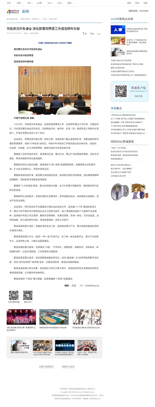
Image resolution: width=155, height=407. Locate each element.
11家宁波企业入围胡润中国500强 (123, 115)
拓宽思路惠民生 (117, 159)
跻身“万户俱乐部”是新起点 (121, 165)
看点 (116, 108)
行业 (59, 3)
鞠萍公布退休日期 (117, 68)
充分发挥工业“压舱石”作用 (121, 172)
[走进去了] (120, 200)
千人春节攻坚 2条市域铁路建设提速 (124, 126)
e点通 (39, 3)
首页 (9, 3)
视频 (69, 3)
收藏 (145, 3)
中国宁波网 (24, 19)
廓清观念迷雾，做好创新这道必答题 (124, 155)
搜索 (129, 3)
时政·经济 (53, 19)
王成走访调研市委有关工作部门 (123, 71)
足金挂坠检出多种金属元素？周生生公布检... (127, 64)
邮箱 (137, 3)
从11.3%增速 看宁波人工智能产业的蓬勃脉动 (128, 119)
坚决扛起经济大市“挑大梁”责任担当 (124, 151)
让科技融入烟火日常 (118, 176)
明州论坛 (116, 141)
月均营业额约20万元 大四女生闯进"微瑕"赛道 (128, 130)
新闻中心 (36, 19)
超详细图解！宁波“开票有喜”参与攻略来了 (127, 122)
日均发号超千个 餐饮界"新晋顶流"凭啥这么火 (128, 133)
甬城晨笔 (128, 141)
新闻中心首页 (68, 366)
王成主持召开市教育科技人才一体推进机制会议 (128, 75)
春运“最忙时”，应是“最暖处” (121, 169)
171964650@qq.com (92, 285)
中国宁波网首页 (46, 366)
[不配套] (139, 200)
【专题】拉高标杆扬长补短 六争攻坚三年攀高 (54, 43)
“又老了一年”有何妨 (118, 148)
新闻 (19, 3)
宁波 (29, 3)
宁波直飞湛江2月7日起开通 (121, 60)
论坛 (49, 3)
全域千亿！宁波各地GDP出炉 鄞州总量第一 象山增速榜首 (137, 42)
